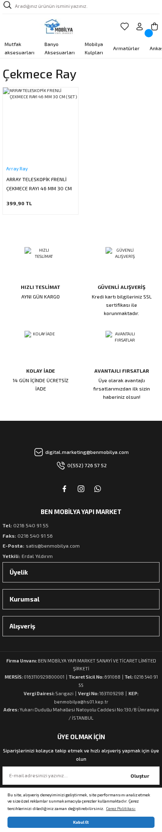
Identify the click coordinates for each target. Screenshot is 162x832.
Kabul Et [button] (81, 822)
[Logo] (59, 26)
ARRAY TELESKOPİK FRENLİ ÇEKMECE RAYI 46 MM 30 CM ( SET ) (39, 184)
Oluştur (139, 776)
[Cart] (155, 27)
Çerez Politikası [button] (120, 808)
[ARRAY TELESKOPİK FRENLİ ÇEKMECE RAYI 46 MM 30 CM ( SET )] (40, 125)
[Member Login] (140, 27)
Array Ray (17, 168)
